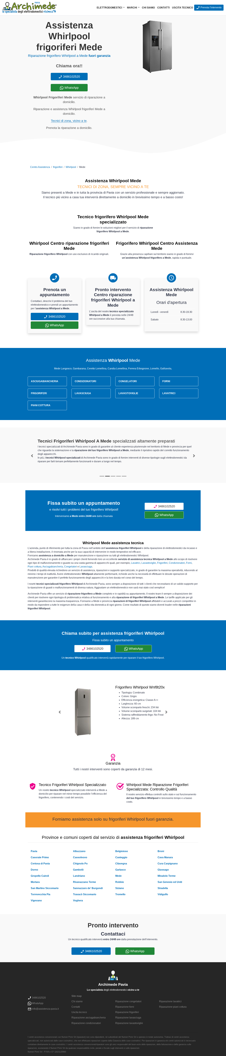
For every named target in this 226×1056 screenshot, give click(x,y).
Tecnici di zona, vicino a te (69, 120)
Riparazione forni (124, 1006)
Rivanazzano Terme (84, 882)
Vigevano (36, 900)
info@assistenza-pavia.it (45, 1008)
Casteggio (121, 857)
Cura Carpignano (168, 863)
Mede (118, 876)
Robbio (119, 882)
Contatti (163, 7)
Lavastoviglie (148, 563)
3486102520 (71, 76)
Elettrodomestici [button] (110, 7)
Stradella (163, 888)
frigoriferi (58, 167)
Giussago (163, 869)
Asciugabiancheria (52, 566)
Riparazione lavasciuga (128, 1017)
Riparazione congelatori (128, 1001)
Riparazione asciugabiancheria (88, 1017)
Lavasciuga (85, 566)
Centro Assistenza (40, 167)
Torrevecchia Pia (40, 894)
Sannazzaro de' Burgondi (88, 888)
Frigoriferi (162, 563)
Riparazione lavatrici (170, 1001)
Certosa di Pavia (40, 863)
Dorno (34, 869)
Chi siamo (148, 7)
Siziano (119, 888)
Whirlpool (71, 167)
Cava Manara (165, 857)
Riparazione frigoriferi (127, 1012)
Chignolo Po (80, 863)
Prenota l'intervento (211, 7)
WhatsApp (71, 87)
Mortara (35, 882)
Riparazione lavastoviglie (129, 1023)
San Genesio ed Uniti (170, 882)
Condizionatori (177, 563)
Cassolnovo (80, 857)
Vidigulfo (163, 894)
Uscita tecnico (182, 7)
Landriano (79, 876)
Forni (189, 563)
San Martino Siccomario (45, 888)
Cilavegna (121, 863)
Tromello (120, 894)
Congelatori (70, 566)
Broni (161, 851)
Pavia (34, 851)
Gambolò (78, 869)
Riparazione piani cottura (172, 1006)
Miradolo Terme (167, 876)
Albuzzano (79, 851)
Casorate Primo (40, 857)
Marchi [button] (132, 7)
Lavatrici (135, 563)
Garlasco (120, 869)
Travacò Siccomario (84, 894)
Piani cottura (34, 566)
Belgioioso (121, 851)
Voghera (78, 900)
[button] (32, 455)
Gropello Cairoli (40, 876)
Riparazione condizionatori (86, 1023)
